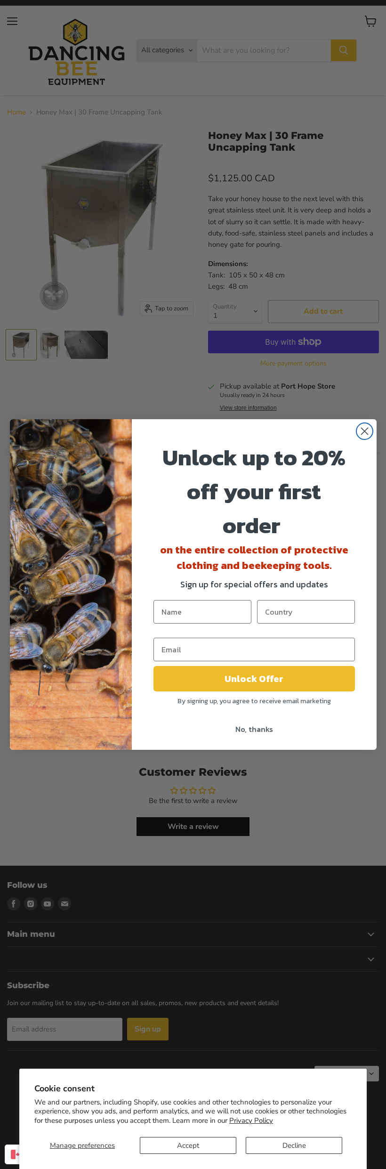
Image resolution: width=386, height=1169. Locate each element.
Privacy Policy (251, 1120)
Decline (294, 1145)
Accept (188, 1145)
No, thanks (254, 729)
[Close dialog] (364, 431)
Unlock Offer (254, 679)
